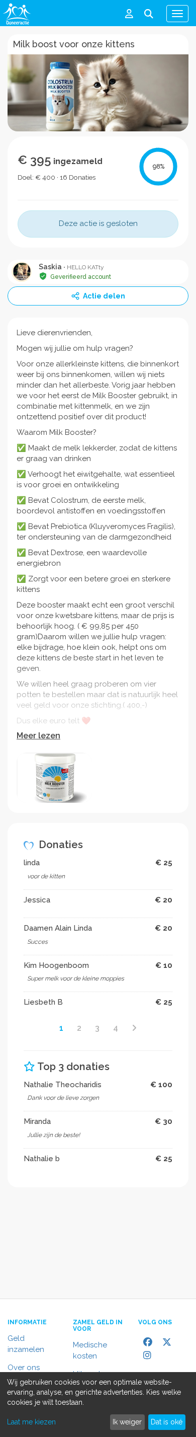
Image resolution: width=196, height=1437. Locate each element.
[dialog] (98, 1404)
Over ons (24, 1367)
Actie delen (104, 296)
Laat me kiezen (31, 1422)
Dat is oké (166, 1422)
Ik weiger (127, 1422)
